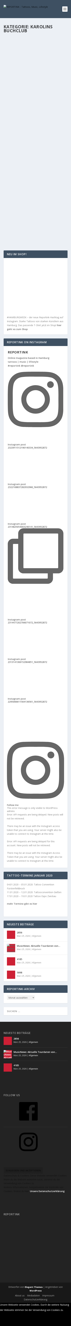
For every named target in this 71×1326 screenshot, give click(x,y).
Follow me (12, 805)
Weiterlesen (16, 76)
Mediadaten (33, 1295)
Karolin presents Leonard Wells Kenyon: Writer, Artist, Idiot (32, 209)
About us (20, 1295)
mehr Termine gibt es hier (22, 903)
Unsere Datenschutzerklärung (47, 1191)
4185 (19, 959)
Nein (5, 1316)
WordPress (36, 1290)
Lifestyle (20, 60)
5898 (19, 972)
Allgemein (47, 56)
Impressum (48, 1295)
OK (67, 1310)
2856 (19, 932)
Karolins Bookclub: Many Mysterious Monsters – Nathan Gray (35, 101)
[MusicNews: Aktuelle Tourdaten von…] (11, 948)
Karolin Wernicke (19, 56)
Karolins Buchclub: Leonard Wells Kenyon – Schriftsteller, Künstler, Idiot (34, 155)
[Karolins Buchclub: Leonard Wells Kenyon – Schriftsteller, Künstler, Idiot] (36, 143)
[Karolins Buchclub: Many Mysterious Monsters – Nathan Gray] (36, 39)
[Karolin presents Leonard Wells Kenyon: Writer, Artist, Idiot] (36, 199)
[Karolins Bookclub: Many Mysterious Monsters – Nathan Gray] (36, 91)
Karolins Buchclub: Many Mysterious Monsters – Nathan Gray (35, 49)
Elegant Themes (34, 1287)
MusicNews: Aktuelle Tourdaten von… (38, 945)
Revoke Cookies (11, 1322)
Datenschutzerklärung (35, 1299)
